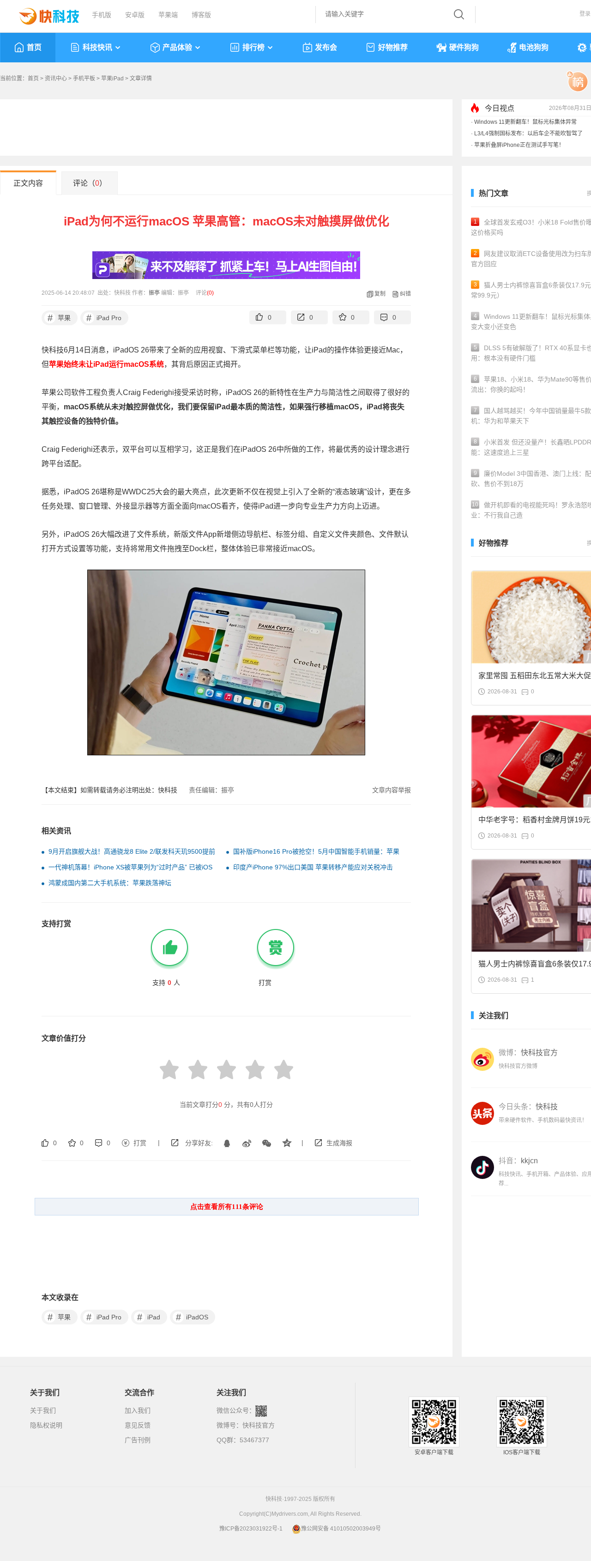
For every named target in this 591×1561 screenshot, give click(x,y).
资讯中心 (56, 78)
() (210, 293)
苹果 (59, 318)
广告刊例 (138, 1440)
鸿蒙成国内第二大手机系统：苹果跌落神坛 (109, 883)
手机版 (101, 14)
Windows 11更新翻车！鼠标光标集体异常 (525, 122)
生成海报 (339, 1143)
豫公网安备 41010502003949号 (341, 1528)
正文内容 (28, 183)
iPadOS (192, 1317)
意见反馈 (138, 1425)
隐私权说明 (46, 1425)
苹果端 (168, 14)
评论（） (90, 183)
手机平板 (84, 78)
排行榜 (253, 47)
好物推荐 (393, 47)
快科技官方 (258, 1425)
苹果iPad (112, 78)
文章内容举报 (391, 790)
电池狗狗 (534, 47)
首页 (34, 47)
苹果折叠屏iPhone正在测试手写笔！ (519, 145)
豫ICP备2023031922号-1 (251, 1528)
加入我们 (138, 1410)
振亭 (154, 293)
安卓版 (135, 14)
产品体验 (177, 47)
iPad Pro (104, 318)
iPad (149, 1317)
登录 (585, 14)
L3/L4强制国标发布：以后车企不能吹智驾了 (528, 133)
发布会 (326, 47)
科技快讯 (97, 47)
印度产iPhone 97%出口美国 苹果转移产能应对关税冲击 (313, 867)
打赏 (139, 1143)
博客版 (201, 14)
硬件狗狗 (464, 47)
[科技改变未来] (42, 13)
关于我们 (43, 1410)
